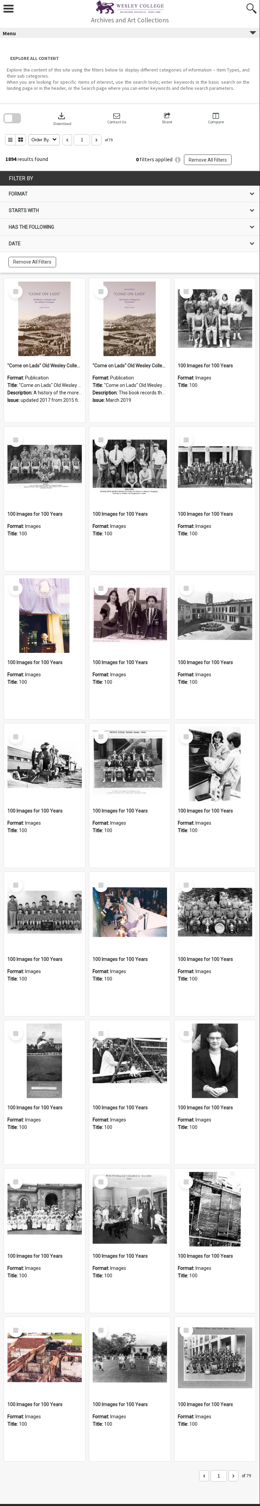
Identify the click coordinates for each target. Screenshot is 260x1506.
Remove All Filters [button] (208, 160)
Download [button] (62, 118)
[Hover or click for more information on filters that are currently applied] (178, 159)
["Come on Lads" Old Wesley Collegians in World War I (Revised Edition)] (130, 319)
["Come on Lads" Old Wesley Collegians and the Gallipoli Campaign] (44, 319)
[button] (116, 118)
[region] (130, 222)
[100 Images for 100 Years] (215, 319)
